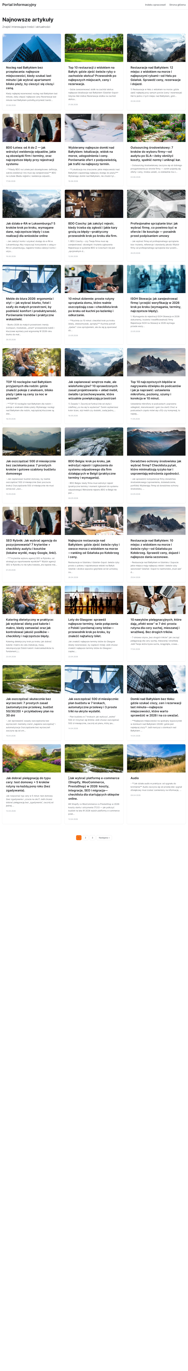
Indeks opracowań (155, 4)
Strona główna (177, 4)
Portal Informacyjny (19, 4)
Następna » (104, 838)
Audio (135, 778)
